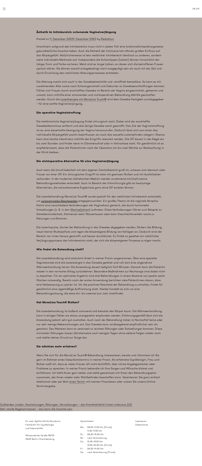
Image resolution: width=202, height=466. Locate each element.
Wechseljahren (79, 210)
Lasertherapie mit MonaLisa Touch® (83, 99)
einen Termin (77, 382)
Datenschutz (141, 424)
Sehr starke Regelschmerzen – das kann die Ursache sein (36, 409)
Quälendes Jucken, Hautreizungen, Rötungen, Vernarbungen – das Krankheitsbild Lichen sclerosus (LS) (66, 404)
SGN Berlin (90, 14)
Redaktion (107, 39)
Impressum (140, 421)
